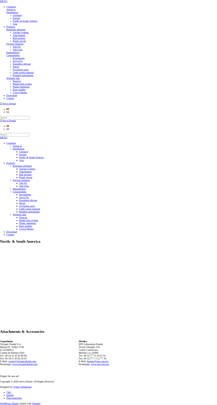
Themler (36, 403)
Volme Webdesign (22, 387)
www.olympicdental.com (24, 364)
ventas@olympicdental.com (22, 361)
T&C (9, 392)
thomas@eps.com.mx (97, 361)
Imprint (10, 395)
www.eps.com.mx (100, 364)
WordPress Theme (9, 403)
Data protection (14, 398)
